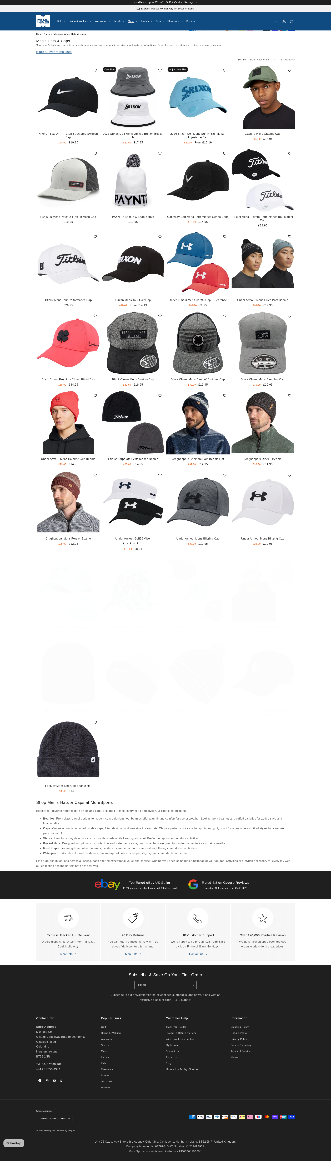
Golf (103, 1027)
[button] (60, 21)
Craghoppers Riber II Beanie (263, 459)
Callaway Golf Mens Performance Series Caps (197, 216)
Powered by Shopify (65, 1130)
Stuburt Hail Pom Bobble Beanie (198, 709)
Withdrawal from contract (180, 1039)
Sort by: (242, 59)
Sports (105, 1045)
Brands (105, 1075)
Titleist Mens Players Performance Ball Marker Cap (262, 218)
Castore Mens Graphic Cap (262, 133)
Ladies (105, 1057)
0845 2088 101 (52, 1064)
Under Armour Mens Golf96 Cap (68, 626)
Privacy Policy (239, 1039)
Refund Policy (239, 1033)
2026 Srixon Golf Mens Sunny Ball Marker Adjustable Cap (197, 135)
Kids (103, 1063)
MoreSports (49, 1130)
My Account (172, 1045)
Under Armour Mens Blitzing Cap (198, 538)
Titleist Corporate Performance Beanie (133, 459)
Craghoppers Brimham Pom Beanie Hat (198, 459)
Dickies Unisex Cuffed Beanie (263, 626)
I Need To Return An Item (181, 1033)
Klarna (234, 1057)
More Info (66, 954)
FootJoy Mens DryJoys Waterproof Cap (262, 709)
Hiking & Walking (111, 1033)
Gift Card (106, 1081)
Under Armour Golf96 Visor (133, 538)
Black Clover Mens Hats (54, 52)
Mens (49, 34)
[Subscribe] (192, 985)
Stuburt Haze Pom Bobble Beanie (133, 709)
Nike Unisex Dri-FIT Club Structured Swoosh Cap (68, 135)
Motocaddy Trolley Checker (182, 1069)
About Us (171, 1057)
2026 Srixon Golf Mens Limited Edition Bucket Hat (133, 135)
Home (39, 34)
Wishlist (105, 1087)
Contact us (196, 954)
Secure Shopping (241, 1045)
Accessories (61, 34)
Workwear (107, 1039)
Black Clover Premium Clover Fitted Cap (68, 379)
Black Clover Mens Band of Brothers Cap (198, 379)
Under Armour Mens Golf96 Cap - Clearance (198, 300)
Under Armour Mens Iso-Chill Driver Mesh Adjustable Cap (197, 628)
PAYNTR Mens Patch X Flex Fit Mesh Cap (68, 216)
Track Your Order (176, 1027)
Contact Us (172, 1051)
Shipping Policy (240, 1027)
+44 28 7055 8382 (48, 1069)
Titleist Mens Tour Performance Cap (68, 300)
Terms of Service (241, 1051)
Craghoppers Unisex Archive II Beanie (68, 709)
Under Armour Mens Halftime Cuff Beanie (68, 459)
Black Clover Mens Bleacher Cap (263, 379)
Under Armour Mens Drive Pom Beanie (262, 300)
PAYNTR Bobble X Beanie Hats (133, 216)
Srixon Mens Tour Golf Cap (133, 300)
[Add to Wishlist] (95, 70)
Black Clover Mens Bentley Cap (133, 379)
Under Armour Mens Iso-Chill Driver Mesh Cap (133, 626)
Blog (168, 1063)
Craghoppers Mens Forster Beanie (68, 538)
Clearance (107, 1069)
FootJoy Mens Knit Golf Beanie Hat (68, 785)
